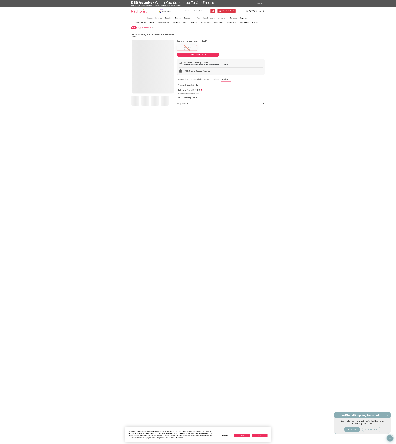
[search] (212, 11)
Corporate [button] (243, 18)
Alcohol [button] (185, 22)
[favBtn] (260, 11)
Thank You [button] (233, 18)
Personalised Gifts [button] (163, 22)
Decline (242, 435)
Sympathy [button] (187, 18)
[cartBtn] (263, 11)
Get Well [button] (197, 18)
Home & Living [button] (205, 22)
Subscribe (260, 4)
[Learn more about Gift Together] (146, 28)
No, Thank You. (371, 429)
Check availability (198, 55)
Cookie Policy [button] (132, 438)
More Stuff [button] (255, 22)
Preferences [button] (179, 438)
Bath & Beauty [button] (219, 22)
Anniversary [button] (222, 18)
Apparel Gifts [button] (231, 22)
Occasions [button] (168, 18)
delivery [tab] (225, 79)
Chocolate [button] (176, 22)
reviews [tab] (216, 79)
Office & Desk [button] (244, 22)
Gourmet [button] (194, 22)
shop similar (182, 103)
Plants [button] (152, 22)
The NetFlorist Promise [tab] (200, 79)
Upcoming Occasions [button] (154, 18)
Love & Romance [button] (209, 18)
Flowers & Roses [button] (140, 22)
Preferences (225, 435)
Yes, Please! (352, 429)
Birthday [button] (178, 18)
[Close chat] (388, 415)
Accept (259, 435)
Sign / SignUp (253, 11)
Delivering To (163, 10)
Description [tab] (183, 79)
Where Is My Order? (227, 11)
